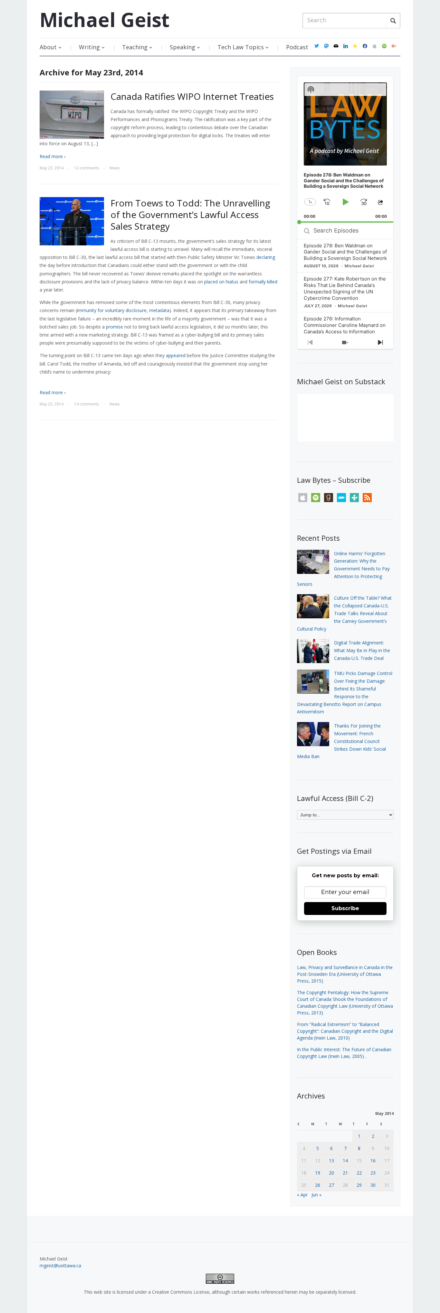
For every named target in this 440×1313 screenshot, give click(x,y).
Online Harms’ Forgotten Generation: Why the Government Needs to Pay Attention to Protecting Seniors (343, 568)
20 (331, 1173)
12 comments (86, 168)
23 (373, 1173)
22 (359, 1173)
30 (373, 1185)
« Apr (302, 1195)
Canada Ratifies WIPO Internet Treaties (192, 96)
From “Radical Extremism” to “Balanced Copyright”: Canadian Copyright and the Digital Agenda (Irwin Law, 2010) (345, 1031)
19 (317, 1173)
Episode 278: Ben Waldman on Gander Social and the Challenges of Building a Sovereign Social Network (345, 252)
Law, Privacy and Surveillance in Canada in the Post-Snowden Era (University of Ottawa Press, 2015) (345, 974)
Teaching (135, 47)
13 (331, 1160)
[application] (345, 149)
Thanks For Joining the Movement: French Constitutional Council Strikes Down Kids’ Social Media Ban (341, 741)
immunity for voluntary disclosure (112, 310)
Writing (89, 47)
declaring (265, 257)
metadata (159, 310)
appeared (176, 355)
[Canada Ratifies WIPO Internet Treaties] (72, 114)
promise (114, 327)
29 (359, 1185)
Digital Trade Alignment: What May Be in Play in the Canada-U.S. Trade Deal (362, 650)
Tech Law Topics (240, 47)
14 (345, 1160)
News (115, 168)
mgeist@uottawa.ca (60, 1265)
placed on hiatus (221, 282)
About (48, 47)
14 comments (86, 404)
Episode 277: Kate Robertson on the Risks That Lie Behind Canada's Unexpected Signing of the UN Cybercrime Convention (345, 288)
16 (373, 1160)
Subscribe (345, 908)
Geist (104, 19)
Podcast (297, 47)
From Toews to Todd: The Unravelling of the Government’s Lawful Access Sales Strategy (190, 215)
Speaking (182, 47)
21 (345, 1173)
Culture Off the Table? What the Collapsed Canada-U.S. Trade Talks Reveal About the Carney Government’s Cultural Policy (344, 613)
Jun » (316, 1195)
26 (317, 1185)
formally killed (263, 282)
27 (331, 1185)
